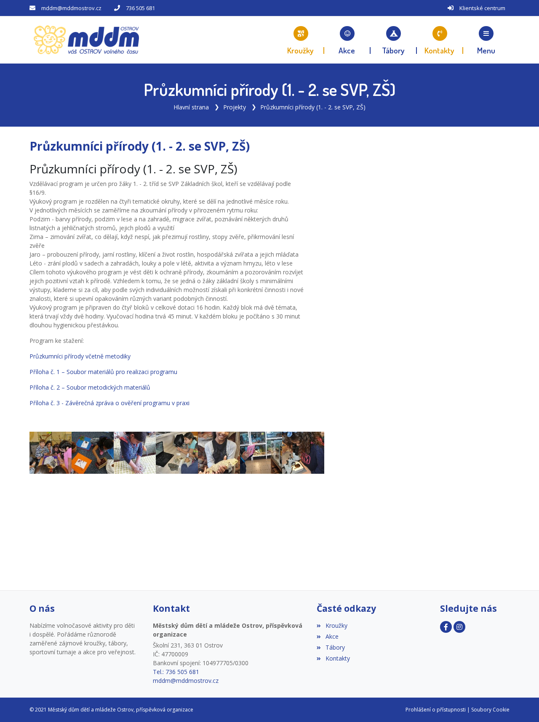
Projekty (234, 107)
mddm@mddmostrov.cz (71, 8)
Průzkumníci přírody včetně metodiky (80, 356)
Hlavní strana (191, 107)
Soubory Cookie (490, 709)
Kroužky (336, 625)
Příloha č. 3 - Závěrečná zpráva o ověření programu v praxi (109, 403)
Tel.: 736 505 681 (176, 672)
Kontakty (338, 658)
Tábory (335, 647)
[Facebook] (446, 627)
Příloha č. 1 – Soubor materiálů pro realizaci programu (103, 372)
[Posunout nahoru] (18, 703)
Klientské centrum (482, 8)
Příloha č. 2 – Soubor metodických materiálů (89, 387)
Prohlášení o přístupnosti (436, 709)
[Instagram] (459, 627)
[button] (486, 40)
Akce (332, 636)
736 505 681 (140, 8)
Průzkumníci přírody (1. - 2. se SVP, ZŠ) (313, 107)
